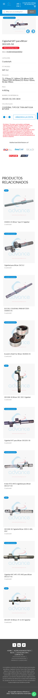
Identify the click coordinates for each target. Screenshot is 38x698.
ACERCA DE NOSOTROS (22, 650)
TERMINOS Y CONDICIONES (19, 660)
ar (18, 4)
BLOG (12, 652)
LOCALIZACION (22, 652)
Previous (28, 31)
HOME (9, 650)
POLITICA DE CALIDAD (19, 656)
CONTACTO (19, 654)
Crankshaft (8, 224)
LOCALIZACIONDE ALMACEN (28, 3)
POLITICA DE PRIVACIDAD (19, 658)
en (17, 6)
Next (33, 31)
